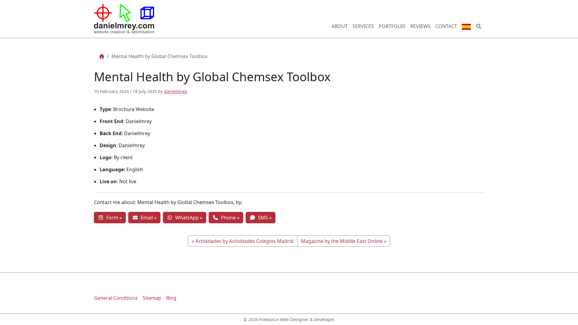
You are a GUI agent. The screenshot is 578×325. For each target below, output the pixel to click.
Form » (113, 217)
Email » (147, 217)
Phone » (229, 217)
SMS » (264, 217)
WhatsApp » (187, 217)
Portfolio (392, 26)
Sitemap (152, 298)
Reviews (420, 26)
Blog (171, 298)
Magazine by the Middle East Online (342, 241)
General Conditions (116, 298)
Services (363, 26)
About (339, 26)
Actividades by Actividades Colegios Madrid (244, 241)
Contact (446, 26)
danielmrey (175, 91)
